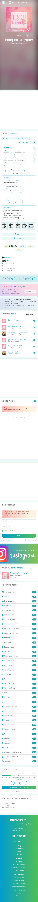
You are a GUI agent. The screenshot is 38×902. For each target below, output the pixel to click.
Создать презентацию (19, 886)
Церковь (19, 761)
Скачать (20, 234)
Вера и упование (20, 619)
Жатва (19, 651)
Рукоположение (19, 729)
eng (19, 841)
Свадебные (19, 734)
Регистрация (6, 540)
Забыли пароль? (30, 540)
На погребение (19, 688)
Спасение (19, 743)
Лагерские (19, 679)
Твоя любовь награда (15, 326)
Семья (19, 738)
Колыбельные (19, 670)
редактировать (18, 301)
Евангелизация (19, 647)
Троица (19, 747)
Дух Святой (19, 642)
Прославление (19, 711)
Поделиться (20, 238)
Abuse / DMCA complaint (19, 867)
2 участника (11, 261)
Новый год (19, 697)
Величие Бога (19, 615)
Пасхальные (19, 702)
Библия (19, 596)
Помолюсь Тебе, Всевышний (18, 333)
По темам (19, 854)
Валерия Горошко (19, 43)
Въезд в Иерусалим (19, 633)
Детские (19, 638)
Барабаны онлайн (19, 880)
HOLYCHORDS (8, 286)
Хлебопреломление (19, 756)
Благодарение (20, 601)
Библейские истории (19, 592)
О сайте (19, 861)
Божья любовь (19, 610)
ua (23, 841)
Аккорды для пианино (19, 883)
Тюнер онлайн (19, 877)
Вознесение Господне (19, 624)
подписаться (30, 291)
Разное (19, 720)
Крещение (19, 674)
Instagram (19, 893)
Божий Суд (19, 606)
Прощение (19, 715)
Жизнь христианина (19, 656)
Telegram (19, 896)
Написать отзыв (19, 870)
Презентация (13, 133)
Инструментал (19, 660)
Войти (19, 536)
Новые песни (19, 848)
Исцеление (19, 665)
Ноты (19, 851)
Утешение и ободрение (20, 752)
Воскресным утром (15, 345)
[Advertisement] (19, 68)
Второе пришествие (19, 628)
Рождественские (20, 725)
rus (15, 841)
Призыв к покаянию (19, 706)
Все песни (29, 314)
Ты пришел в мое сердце (17, 339)
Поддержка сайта (19, 864)
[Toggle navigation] (35, 2)
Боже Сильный (13, 352)
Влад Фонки (7, 257)
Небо (19, 693)
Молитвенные (19, 683)
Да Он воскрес (13, 320)
